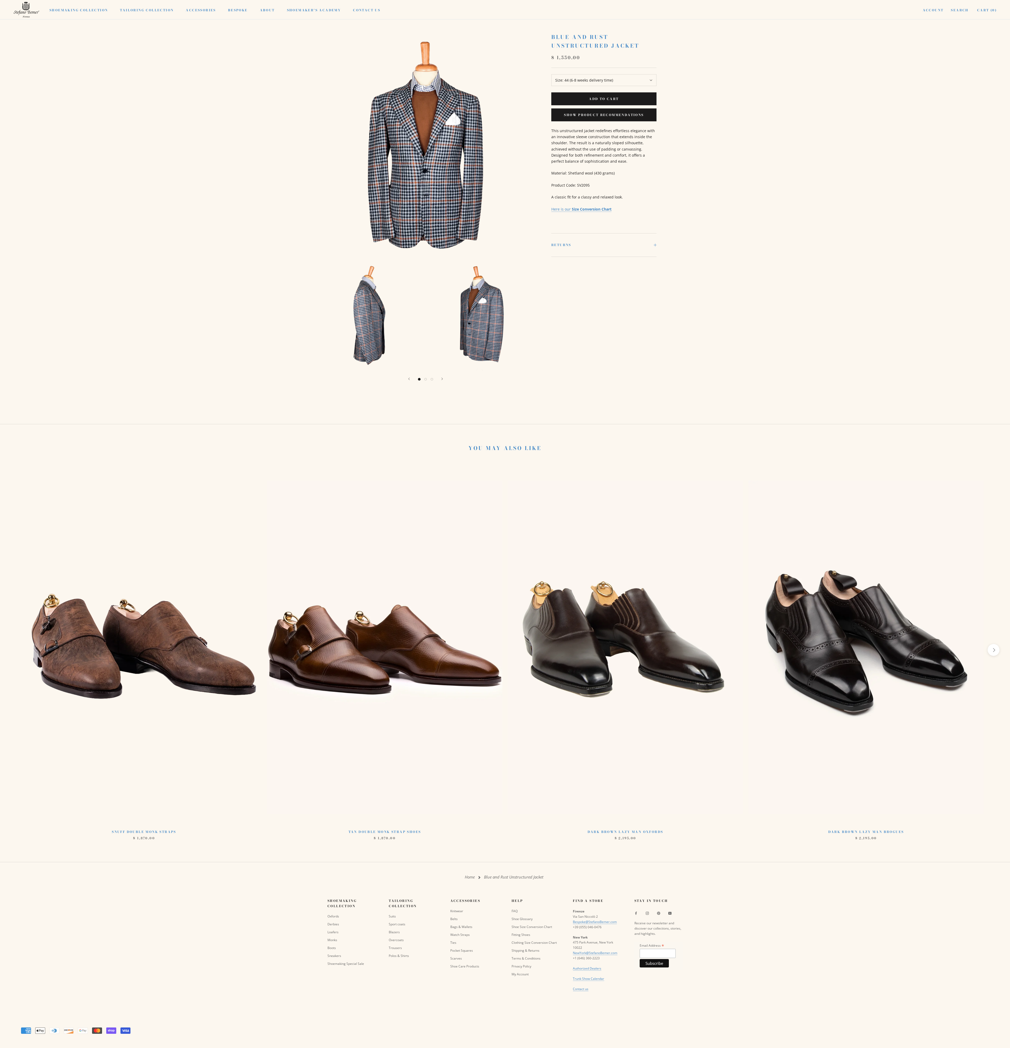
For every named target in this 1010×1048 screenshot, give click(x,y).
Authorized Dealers (587, 968)
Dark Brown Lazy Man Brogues (866, 831)
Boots (331, 948)
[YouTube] (669, 913)
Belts (454, 919)
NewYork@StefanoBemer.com (595, 953)
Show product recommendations (604, 114)
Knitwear (456, 911)
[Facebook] (636, 913)
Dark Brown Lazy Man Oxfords (625, 831)
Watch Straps (460, 934)
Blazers (394, 932)
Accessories (201, 10)
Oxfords (333, 916)
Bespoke (238, 10)
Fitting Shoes (521, 934)
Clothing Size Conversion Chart (534, 942)
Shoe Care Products (464, 966)
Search (959, 10)
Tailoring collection (147, 10)
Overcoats (396, 940)
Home (470, 877)
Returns (561, 244)
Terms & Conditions (526, 958)
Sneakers (334, 956)
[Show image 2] (425, 379)
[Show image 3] (432, 379)
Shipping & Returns (525, 950)
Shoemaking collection (78, 10)
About (267, 10)
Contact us (580, 989)
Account (933, 10)
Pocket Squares (461, 950)
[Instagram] (647, 913)
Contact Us (366, 10)
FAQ (515, 911)
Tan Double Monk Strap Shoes (385, 831)
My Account (520, 974)
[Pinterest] (658, 913)
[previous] (16, 650)
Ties (453, 942)
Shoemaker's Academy (314, 10)
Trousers (395, 948)
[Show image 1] (419, 379)
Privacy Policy (521, 966)
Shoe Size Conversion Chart (532, 927)
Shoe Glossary (522, 919)
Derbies (333, 924)
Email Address (652, 945)
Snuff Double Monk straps (144, 831)
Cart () (987, 10)
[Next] (442, 379)
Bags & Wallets (461, 927)
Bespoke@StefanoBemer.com (595, 922)
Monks (332, 940)
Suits (392, 916)
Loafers (333, 932)
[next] (993, 650)
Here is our (581, 209)
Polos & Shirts (399, 956)
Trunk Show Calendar (588, 978)
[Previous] (409, 379)
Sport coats (397, 924)
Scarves (456, 958)
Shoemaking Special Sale (345, 963)
